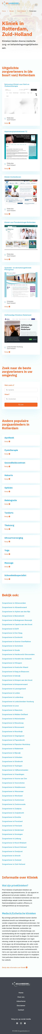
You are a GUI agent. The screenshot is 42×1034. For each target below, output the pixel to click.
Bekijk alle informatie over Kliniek (14, 967)
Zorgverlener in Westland (12, 796)
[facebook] (17, 1023)
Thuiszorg (9, 525)
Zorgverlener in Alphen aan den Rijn (16, 611)
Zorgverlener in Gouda (11, 650)
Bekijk (6, 123)
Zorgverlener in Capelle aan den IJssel (17, 624)
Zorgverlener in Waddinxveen (13, 787)
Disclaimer (21, 1005)
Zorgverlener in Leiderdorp (12, 697)
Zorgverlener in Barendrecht (13, 616)
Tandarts (8, 512)
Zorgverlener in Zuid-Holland (13, 864)
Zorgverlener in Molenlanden (13, 719)
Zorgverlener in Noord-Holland (14, 847)
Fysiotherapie (11, 450)
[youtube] (21, 1023)
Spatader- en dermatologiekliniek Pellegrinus (17, 269)
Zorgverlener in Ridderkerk (12, 748)
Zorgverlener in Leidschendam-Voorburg (18, 701)
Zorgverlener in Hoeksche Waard (15, 667)
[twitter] (25, 1023)
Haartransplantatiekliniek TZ (15, 131)
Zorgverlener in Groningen (12, 834)
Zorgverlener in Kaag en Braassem (15, 671)
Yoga (6, 550)
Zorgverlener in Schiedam (12, 757)
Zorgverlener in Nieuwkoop (13, 723)
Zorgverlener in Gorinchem (12, 646)
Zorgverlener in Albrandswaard (14, 607)
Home (4, 11)
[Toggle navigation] (36, 5)
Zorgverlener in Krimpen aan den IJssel (17, 680)
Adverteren (21, 1001)
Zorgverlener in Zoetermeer (13, 800)
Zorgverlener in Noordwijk (12, 731)
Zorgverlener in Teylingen (12, 766)
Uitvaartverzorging (13, 537)
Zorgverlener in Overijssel (12, 851)
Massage (8, 562)
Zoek (21, 405)
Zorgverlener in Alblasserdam (14, 603)
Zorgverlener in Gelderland (13, 830)
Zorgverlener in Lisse (10, 706)
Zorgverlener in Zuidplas (12, 809)
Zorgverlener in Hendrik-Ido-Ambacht (17, 659)
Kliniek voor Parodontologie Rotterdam (19, 222)
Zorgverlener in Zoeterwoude (13, 804)
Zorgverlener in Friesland (12, 826)
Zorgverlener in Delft (10, 629)
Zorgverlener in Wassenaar (12, 791)
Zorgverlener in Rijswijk (11, 753)
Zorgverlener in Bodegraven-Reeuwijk (17, 620)
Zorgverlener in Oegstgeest (13, 736)
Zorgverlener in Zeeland (11, 860)
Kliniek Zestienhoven (12, 177)
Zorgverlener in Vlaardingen (13, 774)
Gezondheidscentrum (14, 462)
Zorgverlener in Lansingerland (14, 689)
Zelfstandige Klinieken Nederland (17, 315)
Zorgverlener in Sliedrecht (12, 761)
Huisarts (8, 475)
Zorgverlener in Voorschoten (13, 783)
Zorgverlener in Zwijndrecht (13, 813)
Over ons (20, 997)
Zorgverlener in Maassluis (12, 710)
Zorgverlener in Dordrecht (12, 637)
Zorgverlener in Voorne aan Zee (14, 778)
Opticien (8, 487)
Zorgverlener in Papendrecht (13, 740)
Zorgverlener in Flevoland (12, 821)
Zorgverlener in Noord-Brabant (14, 843)
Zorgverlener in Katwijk (11, 676)
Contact (21, 1010)
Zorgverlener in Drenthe (11, 817)
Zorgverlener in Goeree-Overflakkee (16, 641)
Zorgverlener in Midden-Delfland (15, 714)
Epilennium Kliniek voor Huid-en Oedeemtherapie (16, 85)
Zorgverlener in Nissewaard (13, 727)
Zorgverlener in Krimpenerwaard (15, 684)
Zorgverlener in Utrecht (11, 856)
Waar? (6, 394)
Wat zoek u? (9, 385)
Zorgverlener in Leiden (11, 693)
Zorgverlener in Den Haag (12, 633)
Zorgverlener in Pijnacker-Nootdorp (16, 744)
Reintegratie (10, 500)
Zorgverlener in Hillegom (12, 663)
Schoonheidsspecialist (15, 575)
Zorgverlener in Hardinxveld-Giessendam (18, 654)
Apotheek (9, 437)
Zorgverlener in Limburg (11, 838)
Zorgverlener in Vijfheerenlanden (15, 770)
